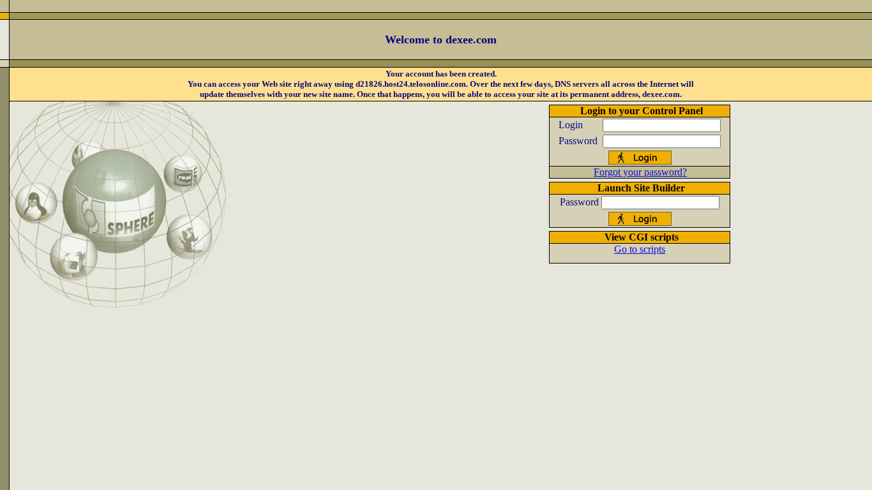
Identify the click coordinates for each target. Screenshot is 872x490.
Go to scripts (639, 249)
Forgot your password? (640, 172)
